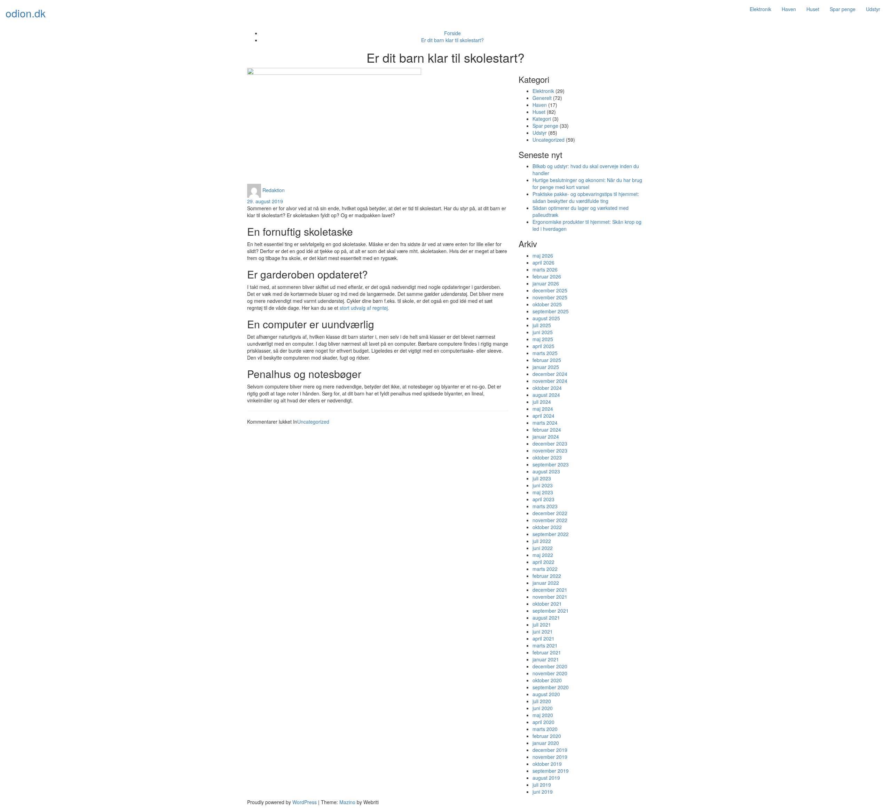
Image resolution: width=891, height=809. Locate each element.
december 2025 (550, 290)
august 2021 (546, 617)
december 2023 (550, 443)
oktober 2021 (547, 603)
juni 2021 (543, 631)
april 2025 (543, 346)
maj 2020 (543, 715)
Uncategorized (313, 421)
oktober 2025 (547, 304)
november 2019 (550, 756)
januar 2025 (546, 366)
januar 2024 (546, 436)
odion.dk (26, 13)
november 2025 (550, 297)
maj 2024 (543, 408)
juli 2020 (542, 701)
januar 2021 (546, 659)
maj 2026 (543, 255)
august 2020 (546, 694)
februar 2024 (547, 429)
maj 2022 (543, 554)
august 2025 (546, 318)
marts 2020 (545, 728)
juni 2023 (543, 485)
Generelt (542, 97)
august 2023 (546, 471)
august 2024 (546, 394)
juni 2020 (543, 708)
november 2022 (550, 520)
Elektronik (760, 9)
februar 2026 (547, 276)
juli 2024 (542, 401)
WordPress (304, 802)
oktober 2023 (547, 457)
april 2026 (543, 262)
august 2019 (546, 777)
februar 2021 (547, 652)
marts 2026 (545, 269)
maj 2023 (543, 492)
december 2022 (550, 513)
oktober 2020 (547, 680)
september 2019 (551, 770)
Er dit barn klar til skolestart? (452, 40)
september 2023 (551, 464)
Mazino (347, 802)
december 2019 (550, 749)
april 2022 (543, 561)
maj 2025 (543, 339)
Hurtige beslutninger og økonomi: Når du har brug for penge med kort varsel (587, 183)
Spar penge (842, 9)
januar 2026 (546, 283)
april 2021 (543, 638)
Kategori (542, 118)
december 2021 (550, 589)
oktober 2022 (547, 527)
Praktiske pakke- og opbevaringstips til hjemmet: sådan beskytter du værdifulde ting (586, 197)
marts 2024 (545, 422)
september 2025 (551, 311)
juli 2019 (542, 784)
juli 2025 (542, 325)
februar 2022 (547, 575)
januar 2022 (546, 582)
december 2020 (550, 666)
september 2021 (551, 610)
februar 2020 (547, 735)
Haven (789, 9)
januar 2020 (546, 742)
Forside (452, 33)
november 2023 (550, 450)
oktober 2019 (547, 763)
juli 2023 (542, 478)
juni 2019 (543, 791)
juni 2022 (543, 547)
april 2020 (543, 721)
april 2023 (543, 499)
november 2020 (550, 673)
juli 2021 (542, 624)
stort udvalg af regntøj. (364, 307)
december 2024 (550, 373)
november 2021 (550, 596)
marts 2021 (545, 645)
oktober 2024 (547, 387)
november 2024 (550, 380)
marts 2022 (545, 568)
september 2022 (551, 534)
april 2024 (543, 415)
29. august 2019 (265, 201)
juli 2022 (542, 540)
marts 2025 (545, 352)
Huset (812, 9)
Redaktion (273, 189)
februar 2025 (547, 359)
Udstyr (873, 9)
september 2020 (551, 687)
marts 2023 (545, 506)
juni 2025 (543, 332)
